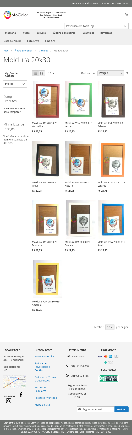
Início (6, 50)
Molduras (43, 50)
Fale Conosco (78, 356)
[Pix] (108, 363)
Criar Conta (122, 3)
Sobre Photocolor (44, 356)
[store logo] (34, 15)
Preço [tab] (9, 84)
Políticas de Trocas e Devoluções (45, 378)
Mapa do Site (42, 404)
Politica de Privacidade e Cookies (42, 367)
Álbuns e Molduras (24, 50)
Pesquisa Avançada (46, 397)
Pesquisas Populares (40, 389)
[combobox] (96, 26)
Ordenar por (88, 73)
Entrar (105, 3)
